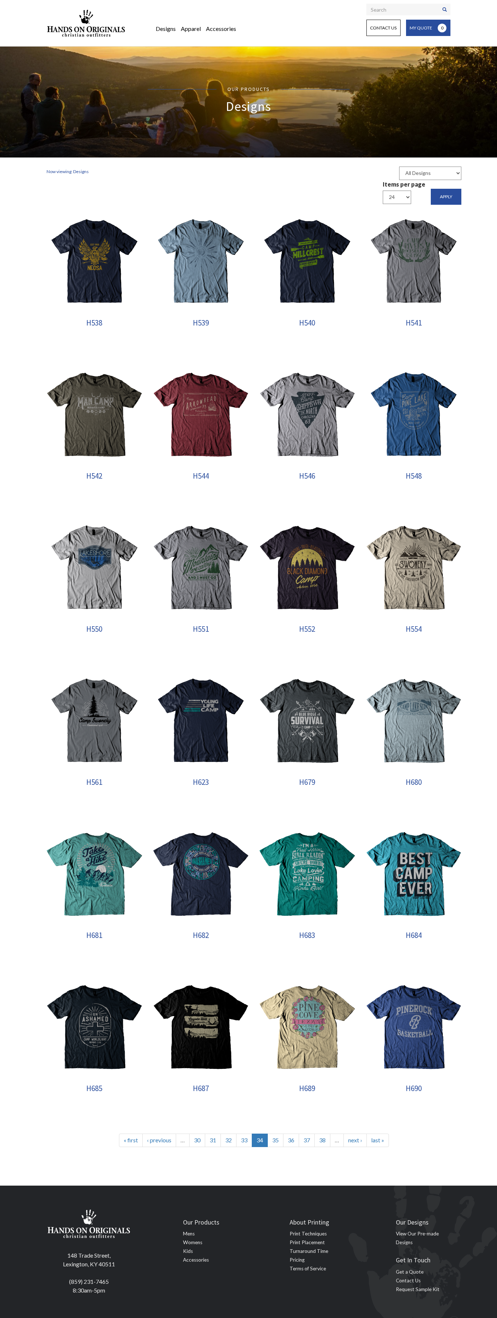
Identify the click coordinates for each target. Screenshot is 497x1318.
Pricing (297, 1260)
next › (355, 1140)
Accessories (221, 28)
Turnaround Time (309, 1251)
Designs (166, 28)
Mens (189, 1234)
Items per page (404, 184)
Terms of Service (308, 1268)
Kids (188, 1251)
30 (197, 1140)
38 (322, 1140)
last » (377, 1140)
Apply (446, 196)
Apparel (191, 28)
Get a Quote (410, 1272)
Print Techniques (308, 1234)
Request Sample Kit (418, 1289)
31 (213, 1140)
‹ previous (159, 1140)
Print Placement (307, 1242)
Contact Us (383, 28)
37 (306, 1140)
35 (275, 1140)
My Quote (427, 28)
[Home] (86, 23)
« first (131, 1140)
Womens (192, 1242)
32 (228, 1140)
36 (291, 1140)
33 (244, 1140)
